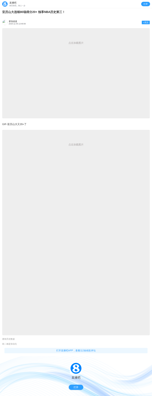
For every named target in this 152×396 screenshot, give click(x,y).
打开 (146, 4)
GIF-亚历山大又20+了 (14, 124)
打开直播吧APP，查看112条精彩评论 (76, 350)
